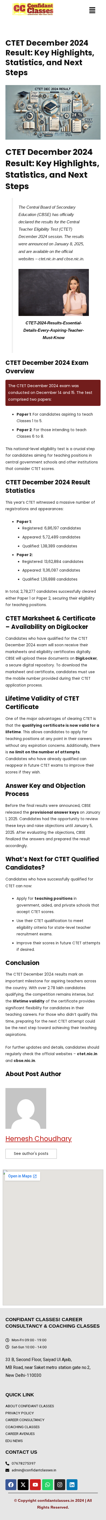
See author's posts (31, 1153)
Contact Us (21, 1452)
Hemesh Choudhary (38, 1138)
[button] (92, 11)
